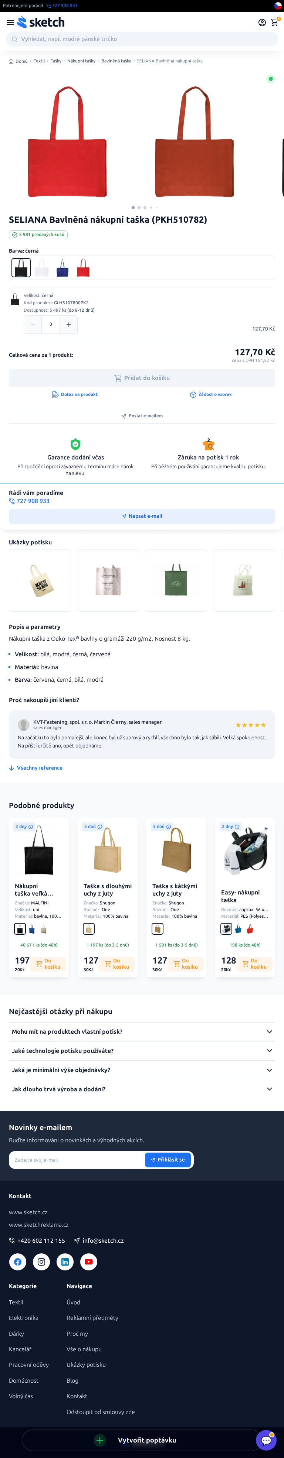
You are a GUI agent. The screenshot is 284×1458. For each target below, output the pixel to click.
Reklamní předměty (92, 1317)
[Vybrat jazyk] (278, 6)
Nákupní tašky (81, 61)
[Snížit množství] (33, 324)
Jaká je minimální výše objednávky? (61, 1070)
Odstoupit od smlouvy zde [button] (101, 1412)
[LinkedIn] (65, 1262)
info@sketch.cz (103, 1241)
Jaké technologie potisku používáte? (63, 1050)
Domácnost (23, 1380)
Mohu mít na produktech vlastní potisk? (67, 1031)
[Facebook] (18, 1262)
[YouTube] (89, 1262)
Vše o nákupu (84, 1349)
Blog (72, 1380)
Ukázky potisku (86, 1364)
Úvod (73, 1302)
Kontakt (77, 1396)
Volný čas (21, 1396)
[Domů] (40, 23)
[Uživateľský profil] (262, 22)
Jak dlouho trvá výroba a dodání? (58, 1089)
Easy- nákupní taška (240, 896)
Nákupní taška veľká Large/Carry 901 (32, 898)
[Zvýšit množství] (68, 324)
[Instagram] (41, 1262)
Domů (22, 61)
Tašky (56, 61)
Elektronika (23, 1317)
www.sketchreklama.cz (38, 1224)
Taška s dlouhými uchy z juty (108, 890)
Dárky (16, 1333)
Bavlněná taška (116, 61)
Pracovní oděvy (29, 1364)
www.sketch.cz (28, 1212)
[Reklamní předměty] (10, 22)
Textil (39, 61)
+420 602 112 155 (41, 1241)
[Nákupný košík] (274, 22)
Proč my (77, 1333)
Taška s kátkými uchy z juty (174, 890)
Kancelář (20, 1349)
